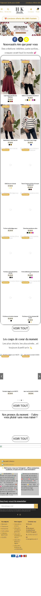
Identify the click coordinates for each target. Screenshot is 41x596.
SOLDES (3, 537)
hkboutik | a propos (17, 525)
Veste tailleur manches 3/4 (10, 140)
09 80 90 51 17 (32, 534)
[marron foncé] (34, 100)
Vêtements (4, 524)
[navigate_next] (38, 484)
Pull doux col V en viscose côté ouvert (30, 317)
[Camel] (10, 101)
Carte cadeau (5, 531)
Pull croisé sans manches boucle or (30, 272)
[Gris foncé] (12, 277)
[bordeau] (12, 101)
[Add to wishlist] (9, 93)
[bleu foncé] (31, 144)
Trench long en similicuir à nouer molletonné (30, 184)
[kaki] (29, 232)
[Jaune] (29, 100)
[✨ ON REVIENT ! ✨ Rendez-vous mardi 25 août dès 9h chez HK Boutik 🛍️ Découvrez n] (9, 484)
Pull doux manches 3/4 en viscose (10, 272)
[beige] (31, 100)
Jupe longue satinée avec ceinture (10, 96)
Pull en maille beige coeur (10, 228)
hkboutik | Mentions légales (17, 541)
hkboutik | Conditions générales (17, 530)
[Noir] (8, 101)
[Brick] (31, 232)
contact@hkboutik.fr (32, 539)
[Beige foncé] (11, 188)
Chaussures (4, 526)
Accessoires (4, 528)
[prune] (32, 100)
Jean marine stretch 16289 (31, 391)
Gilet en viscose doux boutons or (30, 95)
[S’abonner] (36, 506)
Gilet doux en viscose (10, 183)
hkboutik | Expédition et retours (18, 535)
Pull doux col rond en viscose (10, 316)
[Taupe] (25, 100)
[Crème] (9, 188)
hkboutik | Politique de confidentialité (18, 547)
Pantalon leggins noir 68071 (10, 391)
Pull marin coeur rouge (30, 140)
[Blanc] (29, 144)
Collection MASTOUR (4, 534)
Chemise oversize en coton (30, 228)
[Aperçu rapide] (11, 93)
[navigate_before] (3, 484)
